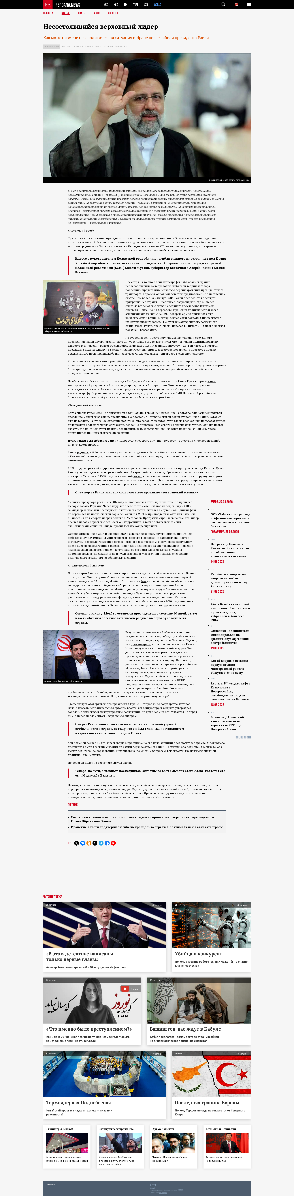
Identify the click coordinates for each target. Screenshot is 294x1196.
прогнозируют (141, 644)
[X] (76, 843)
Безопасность (122, 47)
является (211, 771)
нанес (212, 381)
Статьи (66, 13)
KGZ (116, 5)
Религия (89, 47)
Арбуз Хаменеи (163, 1129)
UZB (146, 5)
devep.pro (163, 1193)
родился (83, 452)
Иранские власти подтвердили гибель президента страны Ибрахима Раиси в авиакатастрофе (147, 827)
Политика (108, 47)
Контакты (51, 1184)
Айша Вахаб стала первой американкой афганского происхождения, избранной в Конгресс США (230, 612)
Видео (81, 13)
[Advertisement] (147, 872)
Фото (97, 13)
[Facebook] (107, 843)
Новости (48, 13)
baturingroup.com (170, 1190)
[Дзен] (94, 843)
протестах (138, 797)
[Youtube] (113, 843)
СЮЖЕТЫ (113, 13)
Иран (69, 47)
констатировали (178, 203)
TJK (125, 5)
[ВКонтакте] (82, 843)
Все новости (243, 737)
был (144, 581)
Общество (78, 47)
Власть (98, 47)
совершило (195, 195)
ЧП (63, 47)
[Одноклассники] (88, 843)
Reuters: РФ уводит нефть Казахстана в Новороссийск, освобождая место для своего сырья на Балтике (230, 691)
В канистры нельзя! (59, 1129)
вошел (138, 476)
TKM (135, 5)
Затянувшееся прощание (116, 1129)
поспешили (133, 290)
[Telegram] (101, 843)
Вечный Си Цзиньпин (221, 1129)
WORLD (157, 5)
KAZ (106, 5)
